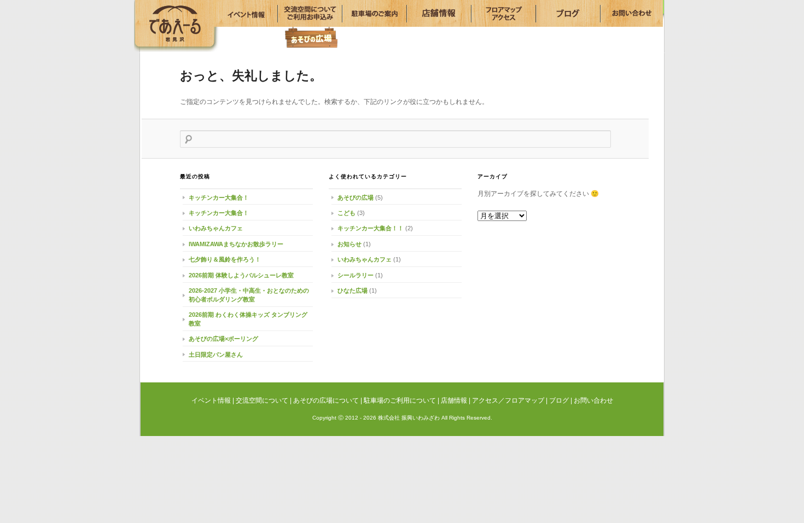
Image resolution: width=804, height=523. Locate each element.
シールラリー (355, 275)
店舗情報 (454, 400)
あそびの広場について (326, 400)
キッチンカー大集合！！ (370, 228)
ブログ (559, 400)
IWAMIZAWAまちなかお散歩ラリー (236, 244)
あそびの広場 (311, 37)
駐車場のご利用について (400, 400)
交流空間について (262, 400)
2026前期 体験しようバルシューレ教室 (241, 275)
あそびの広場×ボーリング (223, 338)
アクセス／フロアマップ (508, 400)
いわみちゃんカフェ (216, 228)
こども (346, 213)
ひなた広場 (352, 290)
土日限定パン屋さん (216, 354)
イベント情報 (171, 20)
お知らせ (349, 244)
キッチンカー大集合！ (219, 197)
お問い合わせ (593, 400)
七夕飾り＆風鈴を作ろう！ (225, 259)
